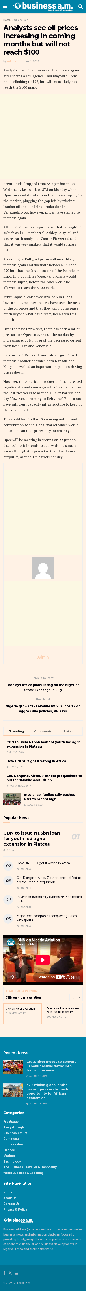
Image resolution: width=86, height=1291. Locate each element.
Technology (12, 1161)
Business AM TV (15, 1133)
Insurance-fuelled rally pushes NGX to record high (49, 797)
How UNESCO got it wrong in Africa (36, 761)
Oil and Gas (21, 19)
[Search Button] (80, 6)
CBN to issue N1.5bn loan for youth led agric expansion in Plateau (31, 838)
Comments (11, 1138)
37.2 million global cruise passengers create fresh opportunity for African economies (47, 1091)
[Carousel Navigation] (76, 997)
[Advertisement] (43, 136)
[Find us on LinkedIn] (16, 1273)
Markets (9, 1155)
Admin (11, 61)
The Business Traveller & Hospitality (30, 1167)
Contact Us (11, 1204)
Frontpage (11, 1121)
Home (7, 19)
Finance (9, 1150)
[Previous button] (72, 997)
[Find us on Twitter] (10, 1273)
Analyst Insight (14, 1127)
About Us (10, 1198)
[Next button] (79, 997)
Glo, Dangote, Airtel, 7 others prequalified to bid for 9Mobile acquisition (44, 778)
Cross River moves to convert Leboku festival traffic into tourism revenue (51, 1066)
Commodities (13, 1144)
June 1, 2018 (31, 61)
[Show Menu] (5, 6)
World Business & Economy (23, 1173)
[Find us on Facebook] (4, 1273)
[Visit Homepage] (43, 6)
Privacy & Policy (15, 1209)
